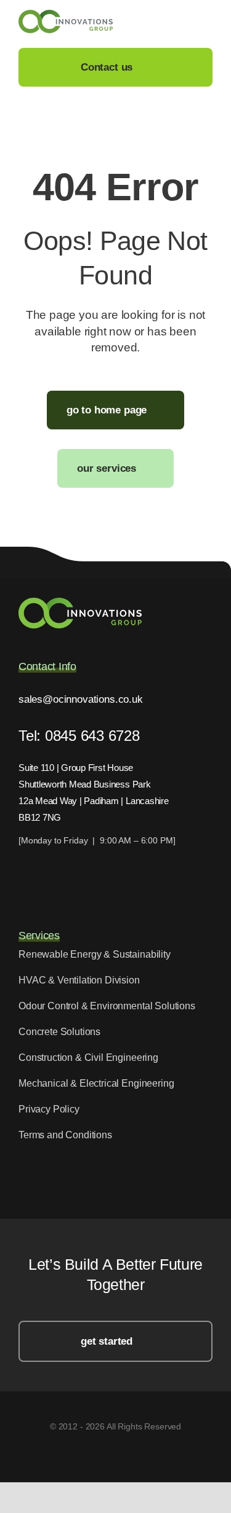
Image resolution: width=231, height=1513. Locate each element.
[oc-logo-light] (80, 603)
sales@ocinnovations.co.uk (80, 699)
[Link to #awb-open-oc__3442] (207, 22)
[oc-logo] (65, 15)
